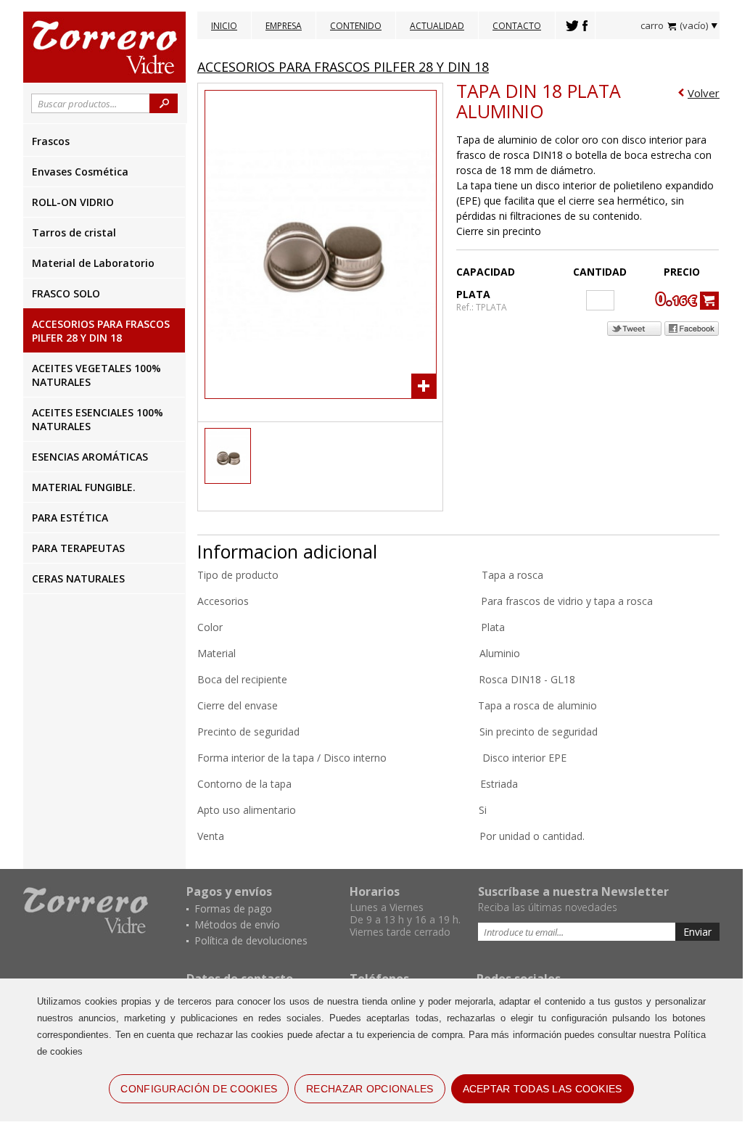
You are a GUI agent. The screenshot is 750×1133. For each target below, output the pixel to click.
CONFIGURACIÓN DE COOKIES (198, 1089)
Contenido (356, 26)
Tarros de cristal (74, 232)
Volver (704, 93)
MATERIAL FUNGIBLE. (84, 487)
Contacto (517, 26)
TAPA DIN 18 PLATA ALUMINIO (538, 100)
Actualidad (437, 26)
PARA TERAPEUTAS (78, 548)
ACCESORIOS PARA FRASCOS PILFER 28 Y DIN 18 (101, 331)
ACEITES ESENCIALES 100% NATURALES (97, 419)
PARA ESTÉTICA (70, 517)
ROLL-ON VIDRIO (73, 202)
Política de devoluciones (251, 940)
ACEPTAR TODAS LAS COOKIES (542, 1089)
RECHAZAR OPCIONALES (369, 1089)
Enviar (697, 932)
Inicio (224, 26)
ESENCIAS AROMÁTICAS (90, 457)
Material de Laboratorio (93, 263)
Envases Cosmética (80, 171)
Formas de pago (233, 908)
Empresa (283, 26)
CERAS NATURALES (78, 578)
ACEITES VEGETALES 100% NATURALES (96, 375)
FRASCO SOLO (66, 293)
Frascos (51, 141)
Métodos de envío (237, 924)
